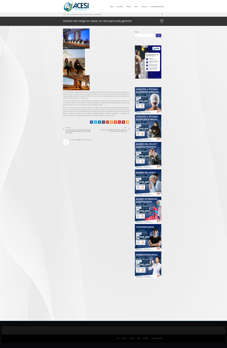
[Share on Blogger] (111, 122)
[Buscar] (158, 35)
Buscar (137, 32)
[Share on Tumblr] (103, 122)
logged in (79, 140)
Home (64, 14)
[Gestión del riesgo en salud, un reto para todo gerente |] (76, 6)
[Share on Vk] (119, 122)
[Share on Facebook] (91, 122)
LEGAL (136, 6)
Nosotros (120, 6)
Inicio (111, 6)
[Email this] (127, 122)
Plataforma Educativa (157, 6)
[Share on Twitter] (95, 122)
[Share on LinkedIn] (99, 122)
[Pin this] (123, 122)
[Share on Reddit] (115, 122)
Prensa (129, 6)
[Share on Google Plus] (107, 122)
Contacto (144, 6)
